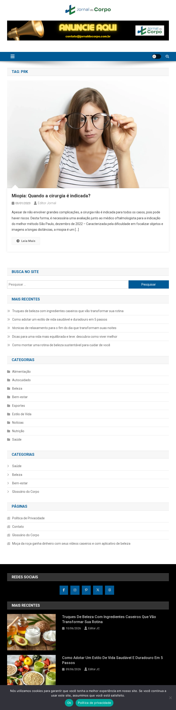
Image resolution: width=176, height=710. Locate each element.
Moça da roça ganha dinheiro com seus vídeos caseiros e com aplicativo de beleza (71, 543)
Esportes (18, 405)
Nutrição (18, 431)
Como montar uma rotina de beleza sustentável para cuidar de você (61, 345)
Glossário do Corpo (25, 491)
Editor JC (94, 628)
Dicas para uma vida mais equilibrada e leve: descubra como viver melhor (64, 336)
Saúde (17, 439)
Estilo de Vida (21, 414)
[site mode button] (156, 56)
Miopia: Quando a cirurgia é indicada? (51, 195)
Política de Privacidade (28, 518)
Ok (69, 703)
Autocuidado (21, 380)
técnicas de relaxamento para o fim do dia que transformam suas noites (64, 328)
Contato (18, 526)
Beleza (17, 388)
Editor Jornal (47, 203)
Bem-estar (20, 397)
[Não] (170, 697)
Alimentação (21, 371)
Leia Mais (28, 241)
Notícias (18, 422)
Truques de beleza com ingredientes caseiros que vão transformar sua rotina (68, 311)
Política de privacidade (94, 703)
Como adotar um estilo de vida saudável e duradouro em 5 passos (59, 319)
